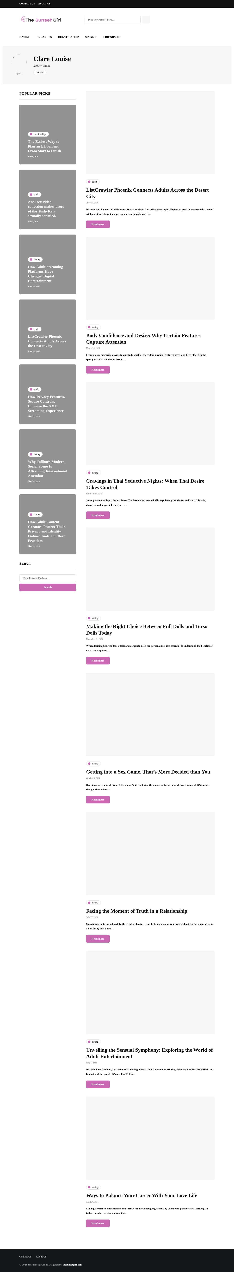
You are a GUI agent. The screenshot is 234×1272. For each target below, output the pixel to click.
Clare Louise (52, 59)
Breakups (44, 37)
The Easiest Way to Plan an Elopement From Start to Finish (44, 146)
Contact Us (27, 3)
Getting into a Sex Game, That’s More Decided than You (148, 772)
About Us (44, 3)
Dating (24, 37)
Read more (97, 224)
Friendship (111, 37)
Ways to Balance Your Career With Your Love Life (141, 1195)
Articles (40, 72)
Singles (91, 37)
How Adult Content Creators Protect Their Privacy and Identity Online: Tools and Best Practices (46, 531)
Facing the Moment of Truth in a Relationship (136, 911)
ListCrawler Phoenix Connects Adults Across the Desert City (47, 341)
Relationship (68, 37)
